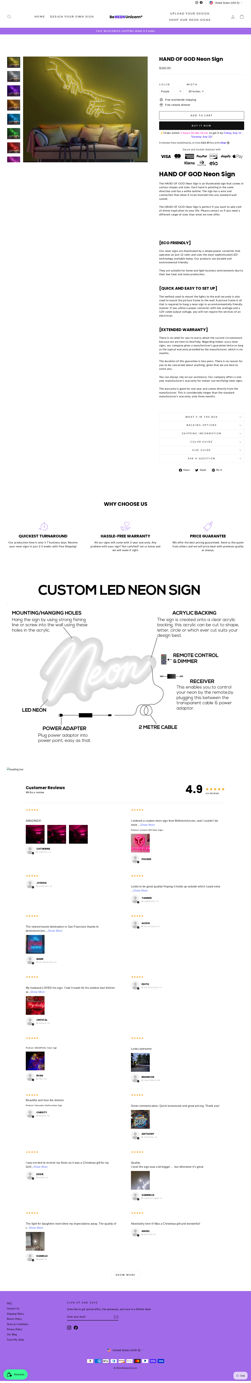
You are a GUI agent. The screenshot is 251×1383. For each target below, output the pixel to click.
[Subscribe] (116, 1317)
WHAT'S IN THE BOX (201, 417)
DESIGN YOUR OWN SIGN (72, 16)
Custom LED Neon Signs (151, 830)
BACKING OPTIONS (202, 425)
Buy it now (202, 125)
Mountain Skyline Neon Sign (48, 1105)
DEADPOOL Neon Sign (46, 1047)
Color (164, 84)
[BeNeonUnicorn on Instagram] (69, 1328)
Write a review (35, 792)
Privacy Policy (14, 1329)
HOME (39, 16)
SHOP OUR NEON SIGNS (190, 19)
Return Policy (14, 1319)
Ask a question (201, 458)
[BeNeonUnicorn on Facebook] (76, 1328)
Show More (147, 824)
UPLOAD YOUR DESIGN (190, 13)
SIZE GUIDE (201, 450)
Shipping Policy (15, 1313)
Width (192, 84)
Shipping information (201, 433)
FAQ (9, 1303)
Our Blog (12, 1334)
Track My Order (15, 1339)
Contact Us (13, 1308)
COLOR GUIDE (201, 441)
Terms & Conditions (18, 1324)
